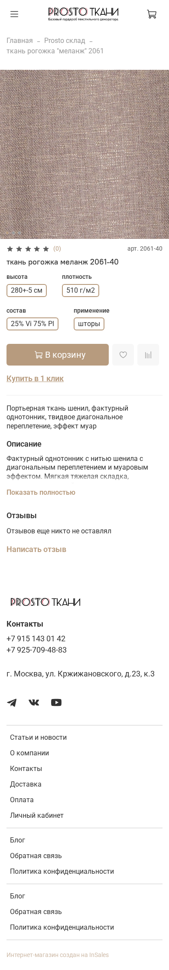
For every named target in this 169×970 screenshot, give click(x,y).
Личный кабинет (37, 815)
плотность (77, 276)
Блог (17, 840)
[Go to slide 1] (7, 233)
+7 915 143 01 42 (35, 638)
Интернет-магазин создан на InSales (57, 955)
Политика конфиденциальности (62, 871)
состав (16, 310)
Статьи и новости (38, 737)
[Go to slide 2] (13, 233)
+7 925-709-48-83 (36, 650)
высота (17, 276)
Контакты (26, 768)
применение (92, 310)
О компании (29, 753)
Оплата (22, 800)
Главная (19, 40)
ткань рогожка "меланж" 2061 (55, 51)
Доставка (26, 784)
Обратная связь (36, 856)
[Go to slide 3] (19, 233)
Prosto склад (64, 40)
